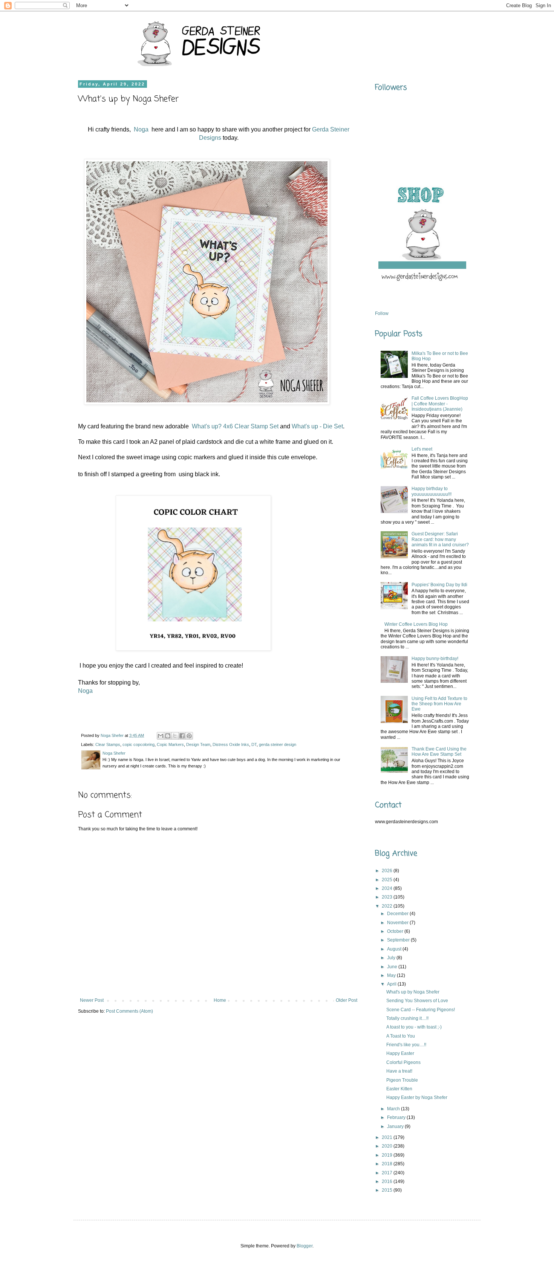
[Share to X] (175, 736)
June (392, 966)
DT (254, 744)
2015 (387, 1190)
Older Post (346, 1000)
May (392, 975)
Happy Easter (400, 1053)
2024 (387, 888)
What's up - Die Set (317, 426)
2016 (387, 1181)
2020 (387, 1146)
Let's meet (422, 449)
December (398, 913)
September (399, 940)
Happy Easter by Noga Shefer (416, 1097)
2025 (387, 879)
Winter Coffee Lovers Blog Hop (416, 624)
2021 (387, 1137)
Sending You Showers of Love (417, 1000)
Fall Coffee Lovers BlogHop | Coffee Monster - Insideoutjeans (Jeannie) (440, 404)
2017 (387, 1172)
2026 (387, 870)
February (397, 1117)
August (394, 949)
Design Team (198, 744)
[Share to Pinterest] (189, 736)
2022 (387, 906)
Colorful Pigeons (403, 1062)
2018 (387, 1163)
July (391, 957)
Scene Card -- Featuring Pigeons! (420, 1009)
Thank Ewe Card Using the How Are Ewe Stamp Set (439, 751)
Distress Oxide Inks (231, 744)
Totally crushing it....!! (407, 1018)
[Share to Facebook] (182, 736)
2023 (387, 897)
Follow (382, 313)
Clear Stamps (107, 744)
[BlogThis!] (167, 736)
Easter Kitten (399, 1088)
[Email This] (160, 736)
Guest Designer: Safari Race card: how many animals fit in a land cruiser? (440, 539)
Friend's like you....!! (406, 1044)
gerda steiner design (277, 744)
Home (220, 1000)
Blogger (304, 1246)
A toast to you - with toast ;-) (414, 1027)
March (394, 1108)
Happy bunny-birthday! (435, 658)
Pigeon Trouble (402, 1080)
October (395, 931)
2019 (387, 1155)
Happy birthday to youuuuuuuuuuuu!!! (431, 491)
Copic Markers (170, 744)
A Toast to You (400, 1036)
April (392, 984)
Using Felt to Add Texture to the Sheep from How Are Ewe (439, 704)
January (396, 1126)
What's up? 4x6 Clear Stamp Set (235, 426)
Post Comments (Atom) (129, 1011)
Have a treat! (399, 1071)
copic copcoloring (138, 744)
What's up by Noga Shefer (412, 992)
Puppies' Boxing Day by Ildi (439, 584)
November (398, 922)
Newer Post (92, 1000)
